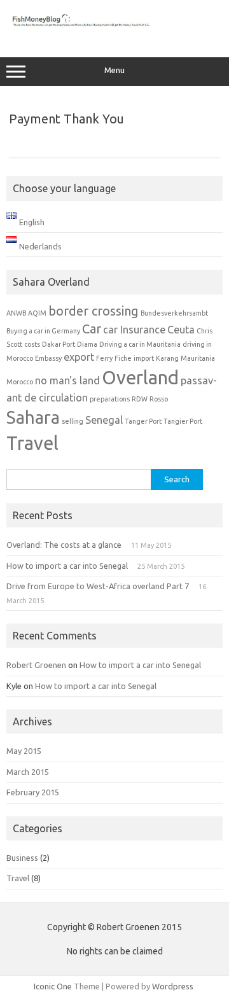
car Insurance (134, 329)
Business (22, 857)
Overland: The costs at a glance (63, 544)
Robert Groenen (36, 664)
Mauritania (198, 358)
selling (72, 421)
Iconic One (53, 986)
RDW (140, 399)
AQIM (37, 313)
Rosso (158, 399)
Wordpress (172, 986)
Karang (167, 358)
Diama (87, 344)
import (144, 358)
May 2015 (23, 750)
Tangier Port (182, 421)
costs (32, 344)
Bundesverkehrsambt (174, 313)
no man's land (67, 380)
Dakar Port (58, 344)
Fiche (123, 358)
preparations (110, 399)
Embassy (48, 358)
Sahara (33, 417)
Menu (114, 70)
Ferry (104, 358)
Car (91, 328)
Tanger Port (143, 421)
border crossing (93, 310)
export (79, 357)
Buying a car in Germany (43, 331)
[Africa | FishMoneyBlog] (114, 30)
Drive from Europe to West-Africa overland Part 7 (97, 586)
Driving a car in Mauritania (140, 344)
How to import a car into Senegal (67, 565)
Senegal (104, 420)
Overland (140, 377)
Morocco (19, 382)
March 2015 (27, 771)
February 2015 (32, 792)
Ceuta (181, 329)
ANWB (16, 313)
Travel (32, 443)
